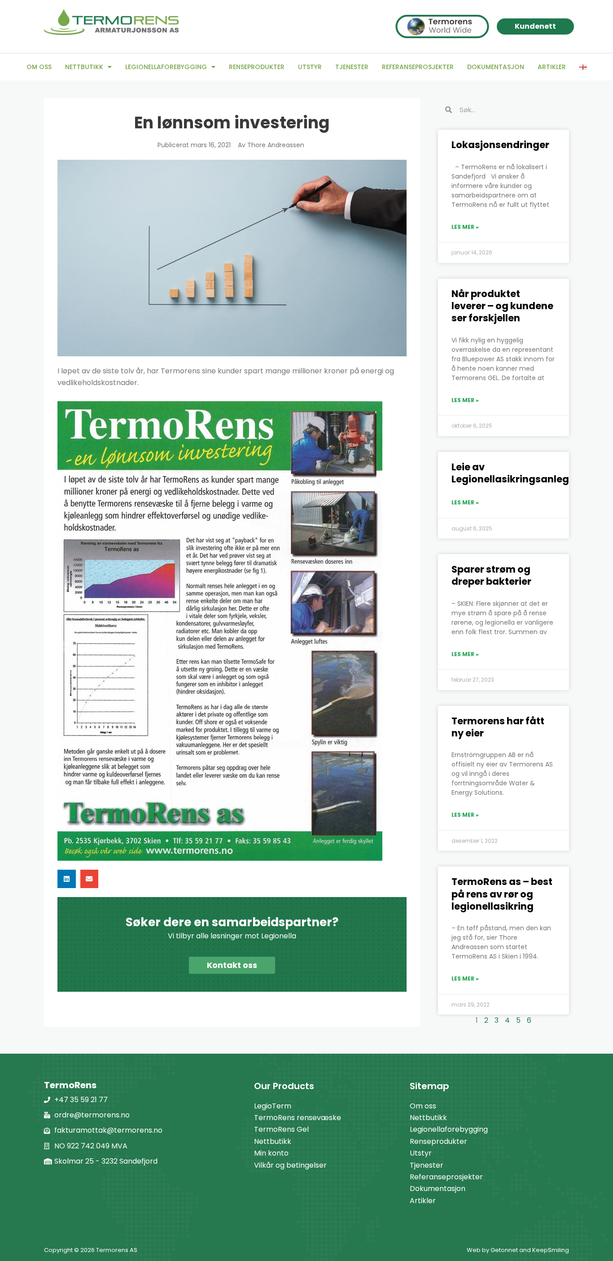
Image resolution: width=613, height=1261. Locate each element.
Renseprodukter (257, 66)
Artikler (552, 66)
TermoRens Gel (281, 1129)
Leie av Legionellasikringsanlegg (513, 473)
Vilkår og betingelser (290, 1165)
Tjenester (351, 66)
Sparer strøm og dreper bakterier (491, 575)
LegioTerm (272, 1106)
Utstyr (310, 66)
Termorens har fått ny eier (497, 727)
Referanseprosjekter (418, 66)
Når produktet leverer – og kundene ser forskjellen (502, 306)
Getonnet (504, 1250)
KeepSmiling (550, 1250)
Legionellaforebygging (166, 66)
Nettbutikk (84, 66)
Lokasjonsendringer (500, 144)
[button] (66, 879)
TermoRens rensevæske (297, 1117)
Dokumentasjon (495, 66)
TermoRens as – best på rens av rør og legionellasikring (501, 894)
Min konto (271, 1153)
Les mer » (465, 227)
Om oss (39, 66)
